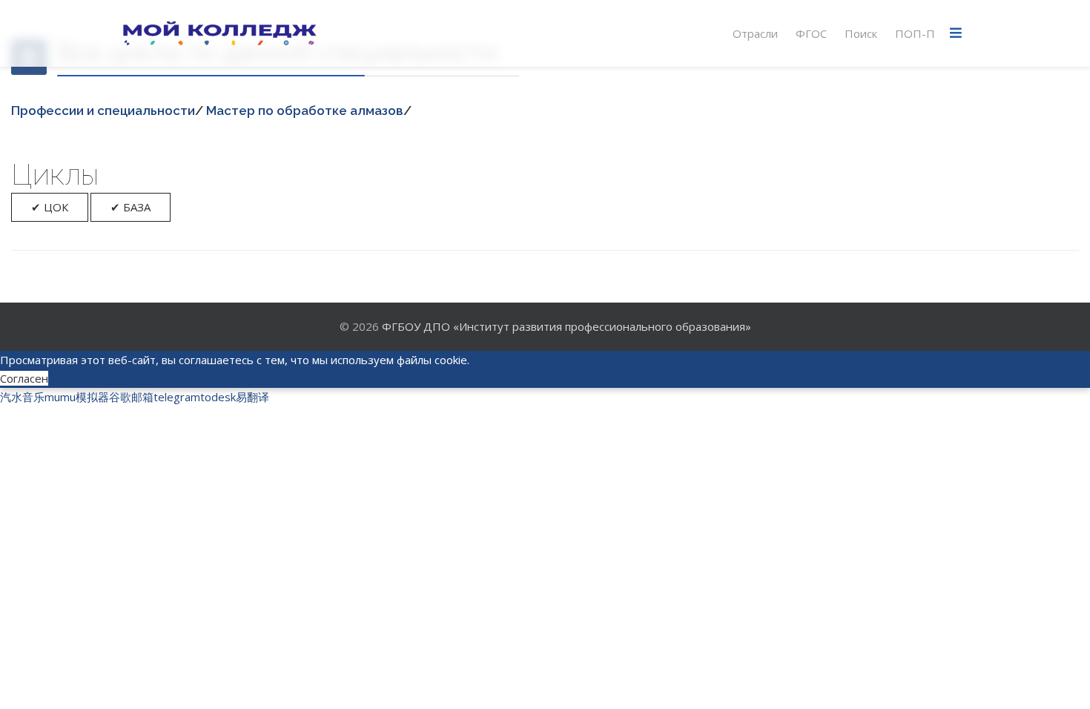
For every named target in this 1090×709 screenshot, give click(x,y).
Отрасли (755, 33)
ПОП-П (915, 33)
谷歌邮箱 (131, 396)
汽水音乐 (22, 396)
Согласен (24, 378)
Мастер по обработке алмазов (304, 110)
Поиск (861, 33)
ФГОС (811, 33)
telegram (176, 396)
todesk (218, 396)
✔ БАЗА (130, 206)
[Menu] (956, 33)
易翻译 (252, 396)
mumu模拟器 (76, 396)
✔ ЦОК (49, 206)
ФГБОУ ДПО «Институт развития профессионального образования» (566, 326)
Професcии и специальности (103, 110)
